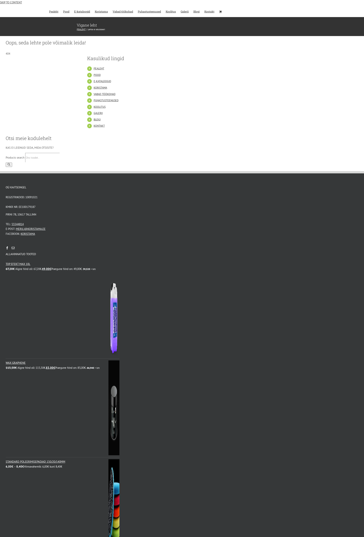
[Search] (9, 165)
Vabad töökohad (104, 94)
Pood (97, 75)
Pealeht (99, 68)
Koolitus (100, 107)
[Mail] (13, 247)
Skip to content (11, 2)
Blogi (97, 119)
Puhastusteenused (106, 100)
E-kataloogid (102, 81)
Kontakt (99, 125)
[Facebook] (7, 247)
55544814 (18, 224)
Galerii (98, 113)
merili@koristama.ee (31, 229)
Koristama (100, 87)
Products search (15, 157)
